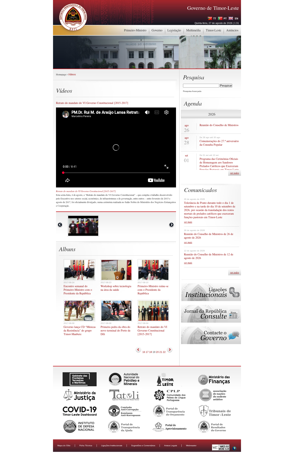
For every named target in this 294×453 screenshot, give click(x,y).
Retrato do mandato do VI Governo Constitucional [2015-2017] (152, 330)
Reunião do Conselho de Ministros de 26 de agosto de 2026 (208, 235)
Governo (157, 30)
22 (164, 352)
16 (143, 352)
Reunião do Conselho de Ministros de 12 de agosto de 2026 (208, 256)
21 (160, 352)
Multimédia (193, 30)
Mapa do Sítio (63, 445)
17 (147, 352)
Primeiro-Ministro (135, 30)
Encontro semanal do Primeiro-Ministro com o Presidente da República (78, 289)
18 (150, 352)
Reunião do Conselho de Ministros (219, 125)
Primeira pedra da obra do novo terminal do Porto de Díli (115, 330)
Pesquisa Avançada (192, 91)
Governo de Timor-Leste (213, 8)
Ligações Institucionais (111, 445)
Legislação (174, 30)
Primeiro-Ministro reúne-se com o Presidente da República (153, 289)
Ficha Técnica (85, 445)
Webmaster (191, 445)
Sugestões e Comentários (143, 445)
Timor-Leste (213, 30)
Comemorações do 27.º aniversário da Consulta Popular (219, 142)
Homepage (61, 74)
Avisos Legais (170, 445)
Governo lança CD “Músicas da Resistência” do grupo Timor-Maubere (80, 330)
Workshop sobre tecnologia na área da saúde (116, 288)
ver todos (234, 172)
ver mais (188, 221)
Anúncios (232, 30)
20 (157, 352)
